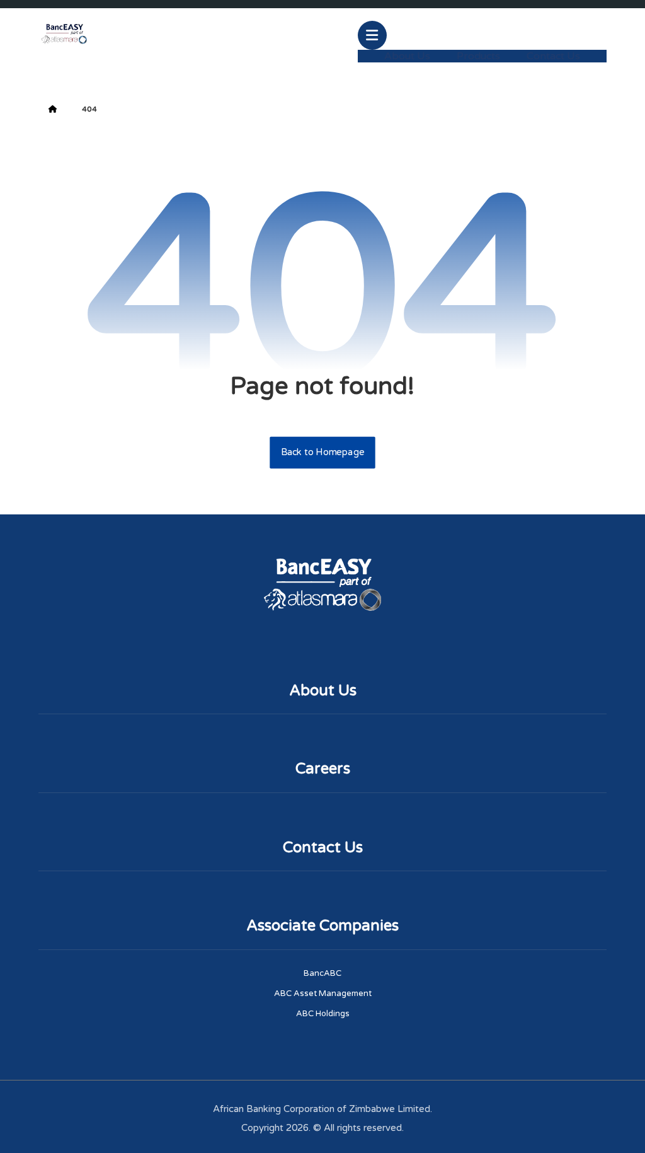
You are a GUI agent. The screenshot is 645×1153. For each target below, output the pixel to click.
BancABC (322, 973)
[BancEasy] (63, 33)
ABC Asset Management (323, 993)
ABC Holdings (323, 1014)
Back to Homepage (322, 452)
